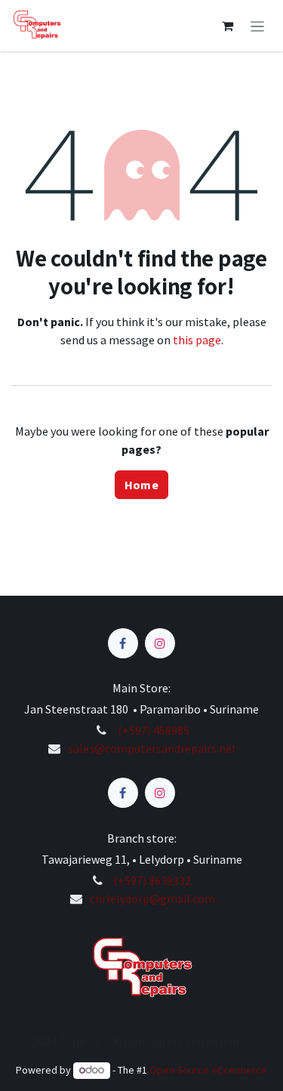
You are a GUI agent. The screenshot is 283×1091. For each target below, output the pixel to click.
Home (141, 484)
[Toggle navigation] (257, 25)
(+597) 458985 (152, 730)
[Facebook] (123, 643)
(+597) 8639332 (152, 880)
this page (197, 339)
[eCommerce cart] (228, 26)
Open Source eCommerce (208, 1070)
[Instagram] (160, 643)
